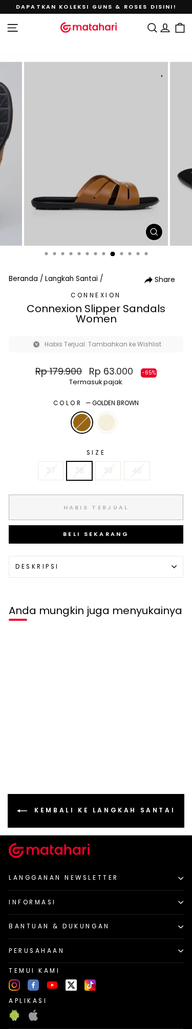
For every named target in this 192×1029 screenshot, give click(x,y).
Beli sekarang (96, 534)
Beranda (23, 279)
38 (79, 470)
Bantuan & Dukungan (59, 926)
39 (108, 470)
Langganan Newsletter (64, 878)
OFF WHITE (106, 422)
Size (96, 453)
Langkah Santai (71, 279)
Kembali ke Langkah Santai (103, 810)
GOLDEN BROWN (82, 422)
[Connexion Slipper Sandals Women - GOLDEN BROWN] (20, 769)
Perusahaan (37, 951)
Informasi (32, 902)
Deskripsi (37, 567)
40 (137, 470)
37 (50, 470)
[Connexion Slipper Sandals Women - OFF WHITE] (31, 769)
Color (96, 403)
